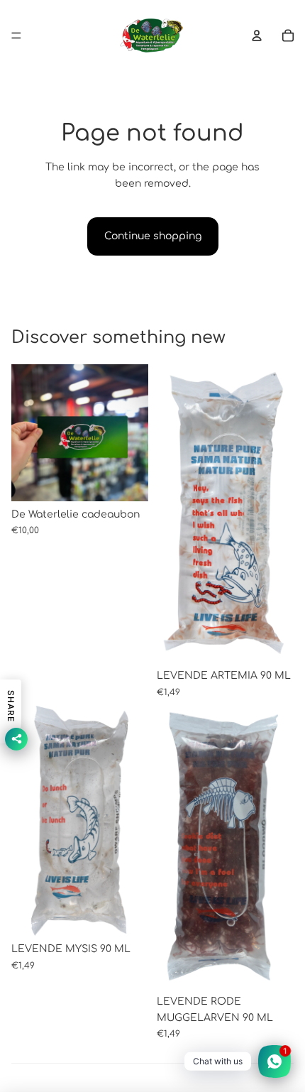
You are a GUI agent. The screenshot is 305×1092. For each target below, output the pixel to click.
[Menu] (16, 35)
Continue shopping (152, 236)
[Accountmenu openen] (256, 35)
